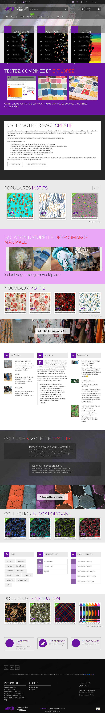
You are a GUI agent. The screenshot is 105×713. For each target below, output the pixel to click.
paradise (10, 571)
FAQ (5, 700)
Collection (21, 31)
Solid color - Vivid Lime (85, 581)
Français (95, 2)
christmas (21, 561)
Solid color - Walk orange (86, 576)
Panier (89, 9)
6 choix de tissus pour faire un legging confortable (91, 363)
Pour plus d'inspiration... (94, 626)
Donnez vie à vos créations (47, 465)
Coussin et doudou (23, 361)
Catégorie (53, 31)
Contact (60, 17)
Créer (33, 689)
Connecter (34, 687)
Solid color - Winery (84, 561)
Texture (48, 50)
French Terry (49, 566)
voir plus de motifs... (94, 222)
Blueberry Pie (83, 46)
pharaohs (27, 575)
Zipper (46, 571)
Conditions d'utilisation (12, 696)
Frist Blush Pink (84, 41)
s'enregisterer (15, 164)
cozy (8, 585)
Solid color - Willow (84, 566)
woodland (21, 571)
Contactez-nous (9, 689)
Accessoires (48, 561)
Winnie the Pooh (18, 59)
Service (50, 17)
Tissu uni (85, 31)
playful (9, 566)
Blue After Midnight (85, 37)
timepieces (20, 566)
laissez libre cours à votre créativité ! (49, 446)
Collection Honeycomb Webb (52, 497)
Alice (14, 37)
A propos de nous (10, 687)
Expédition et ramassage (12, 691)
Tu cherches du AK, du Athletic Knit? (91, 407)
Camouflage (49, 37)
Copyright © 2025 (44, 708)
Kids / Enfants (50, 41)
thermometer (22, 580)
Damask (48, 54)
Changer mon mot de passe (36, 164)
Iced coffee (82, 50)
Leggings (19, 388)
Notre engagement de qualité (14, 698)
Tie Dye (15, 41)
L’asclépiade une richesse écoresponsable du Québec (90, 384)
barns (17, 575)
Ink (13, 50)
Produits (39, 17)
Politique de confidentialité (14, 694)
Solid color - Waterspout (86, 571)
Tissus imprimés (27, 16)
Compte (85, 2)
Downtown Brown (85, 54)
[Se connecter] (83, 9)
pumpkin (10, 561)
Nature (47, 59)
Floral (47, 46)
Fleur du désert (84, 59)
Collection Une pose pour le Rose (52, 331)
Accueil (14, 17)
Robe (17, 374)
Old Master (16, 54)
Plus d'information (89, 674)
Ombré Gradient (18, 46)
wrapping (10, 580)
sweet (9, 575)
